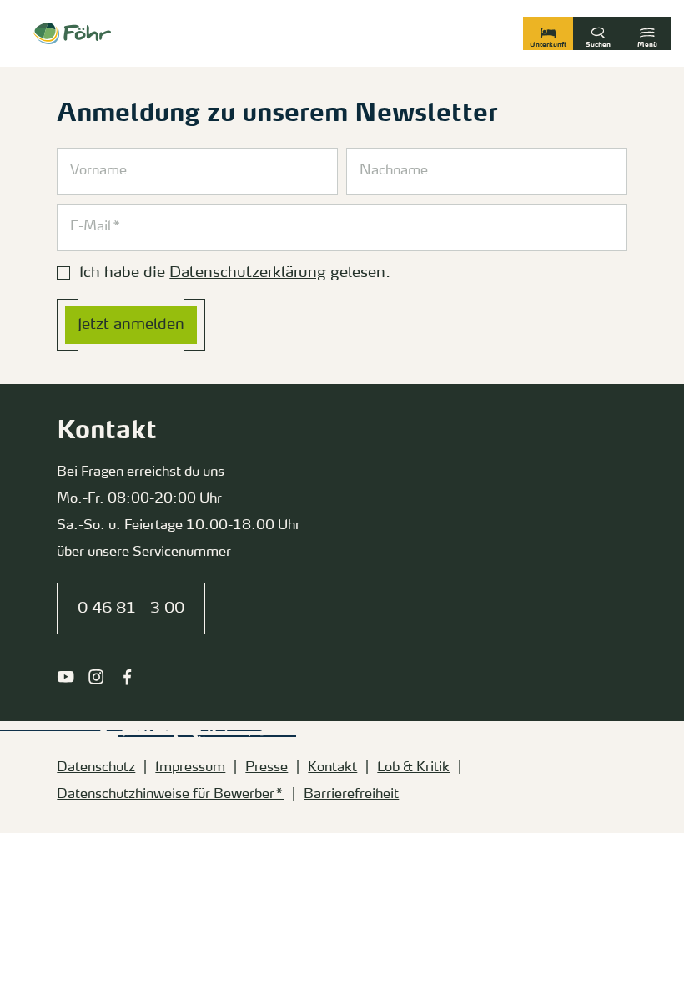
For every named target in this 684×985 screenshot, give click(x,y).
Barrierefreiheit (351, 794)
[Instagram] (96, 677)
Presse (266, 768)
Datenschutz (96, 768)
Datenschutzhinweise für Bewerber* (170, 794)
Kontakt (332, 768)
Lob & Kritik (413, 768)
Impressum (190, 768)
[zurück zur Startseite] (72, 33)
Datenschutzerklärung (247, 272)
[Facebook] (127, 677)
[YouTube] (65, 677)
